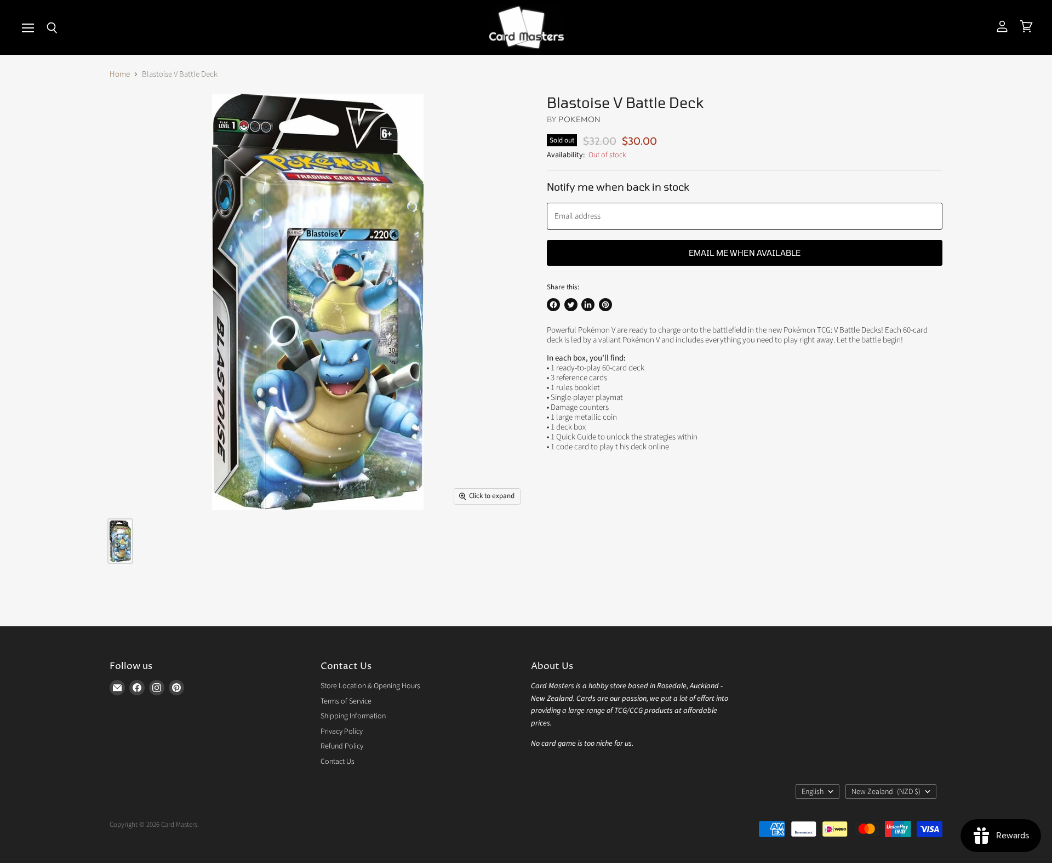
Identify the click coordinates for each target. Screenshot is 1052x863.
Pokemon (579, 119)
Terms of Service (346, 701)
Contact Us (338, 761)
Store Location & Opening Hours (370, 686)
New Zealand (886, 791)
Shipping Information (353, 716)
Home (120, 74)
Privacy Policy (342, 731)
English (813, 791)
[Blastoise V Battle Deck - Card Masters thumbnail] (120, 541)
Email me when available (745, 253)
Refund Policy (342, 746)
